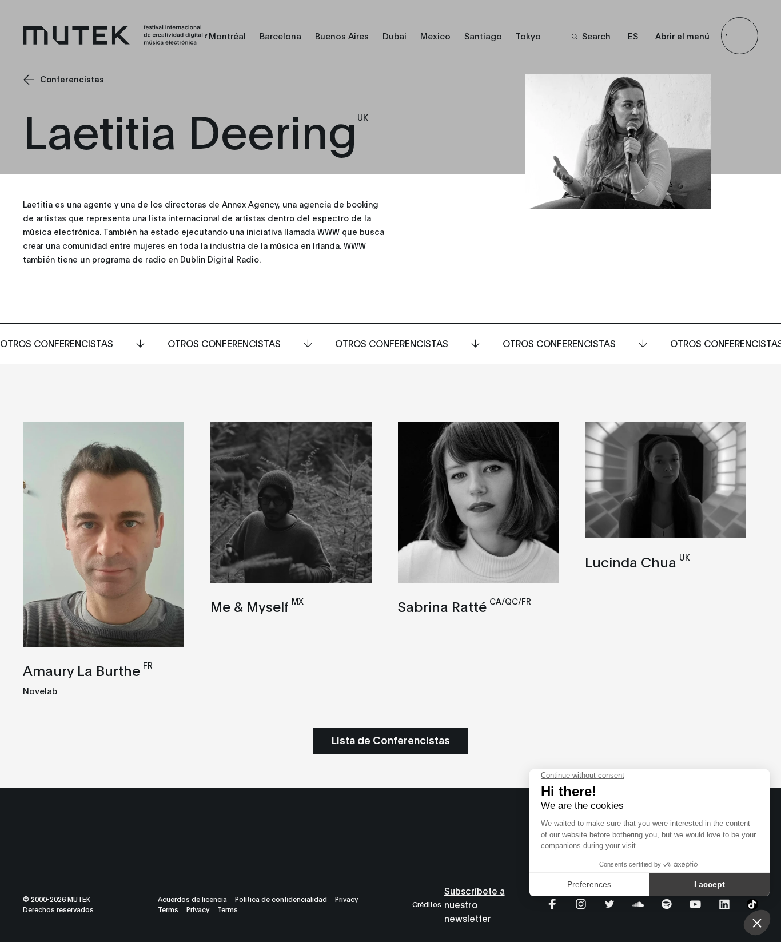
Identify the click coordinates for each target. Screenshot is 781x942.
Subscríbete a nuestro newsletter (474, 904)
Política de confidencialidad (281, 899)
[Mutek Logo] (116, 41)
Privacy (346, 899)
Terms (168, 909)
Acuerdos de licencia (192, 899)
